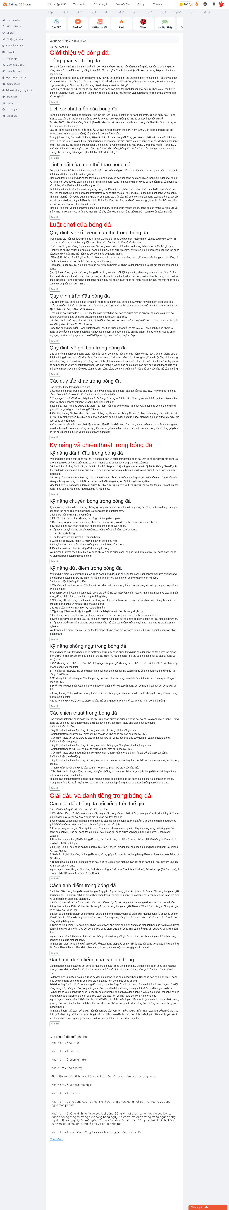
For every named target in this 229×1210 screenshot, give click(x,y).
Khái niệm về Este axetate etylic (71, 1085)
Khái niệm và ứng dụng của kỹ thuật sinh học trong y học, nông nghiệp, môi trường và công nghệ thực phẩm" (111, 1103)
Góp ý (140, 4)
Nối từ (10, 103)
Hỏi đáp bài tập (14, 26)
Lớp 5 (107, 12)
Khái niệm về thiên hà (65, 1051)
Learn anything (60, 40)
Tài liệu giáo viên (14, 39)
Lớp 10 (177, 12)
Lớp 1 (51, 12)
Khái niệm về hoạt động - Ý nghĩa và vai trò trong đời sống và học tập (97, 1132)
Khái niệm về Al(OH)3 (65, 1043)
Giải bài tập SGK (56, 4)
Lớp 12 (206, 12)
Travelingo (12, 96)
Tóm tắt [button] (55, 102)
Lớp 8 (149, 12)
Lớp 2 (65, 12)
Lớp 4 (93, 12)
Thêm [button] (156, 4)
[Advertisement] (206, 64)
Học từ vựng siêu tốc (16, 77)
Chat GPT (11, 32)
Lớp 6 (121, 12)
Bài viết (10, 51)
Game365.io (123, 4)
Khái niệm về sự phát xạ (66, 1068)
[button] (222, 4)
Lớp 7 (135, 12)
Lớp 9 (163, 12)
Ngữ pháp (12, 58)
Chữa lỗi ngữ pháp (15, 45)
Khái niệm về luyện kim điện (69, 1059)
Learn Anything (14, 71)
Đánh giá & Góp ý (15, 64)
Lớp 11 (191, 12)
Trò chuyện (79, 4)
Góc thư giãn (100, 4)
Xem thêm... (56, 1139)
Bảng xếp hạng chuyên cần (19, 90)
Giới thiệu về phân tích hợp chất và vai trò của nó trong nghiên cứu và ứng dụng (103, 1076)
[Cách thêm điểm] (190, 4)
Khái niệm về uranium (65, 1093)
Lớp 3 (79, 12)
